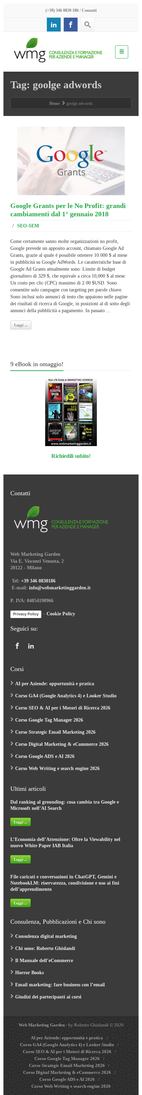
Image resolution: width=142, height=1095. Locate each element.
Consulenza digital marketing (46, 936)
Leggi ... (21, 325)
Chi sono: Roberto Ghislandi (45, 948)
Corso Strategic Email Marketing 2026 (55, 732)
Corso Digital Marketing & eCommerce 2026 (62, 744)
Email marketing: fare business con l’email (60, 984)
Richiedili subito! (71, 456)
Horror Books (29, 972)
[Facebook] (71, 24)
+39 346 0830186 (38, 580)
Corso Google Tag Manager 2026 (49, 720)
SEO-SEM (28, 225)
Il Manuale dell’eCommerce (44, 960)
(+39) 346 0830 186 (62, 10)
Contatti (89, 10)
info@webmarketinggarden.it (60, 587)
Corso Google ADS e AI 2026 (44, 756)
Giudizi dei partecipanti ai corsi (48, 996)
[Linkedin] (54, 24)
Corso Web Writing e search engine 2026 (57, 768)
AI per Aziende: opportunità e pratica (54, 683)
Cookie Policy (61, 613)
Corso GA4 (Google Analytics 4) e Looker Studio (65, 695)
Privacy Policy (26, 614)
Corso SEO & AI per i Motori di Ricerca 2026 (62, 708)
